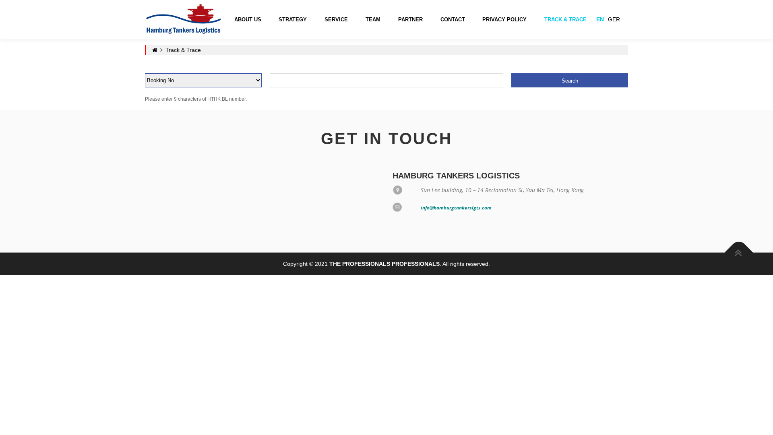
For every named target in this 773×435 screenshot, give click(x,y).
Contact (452, 20)
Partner (410, 20)
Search (570, 81)
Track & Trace (565, 20)
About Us (247, 20)
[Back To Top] (739, 252)
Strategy (293, 20)
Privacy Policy (504, 20)
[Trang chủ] (183, 19)
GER (614, 19)
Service (336, 20)
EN (600, 19)
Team (373, 20)
